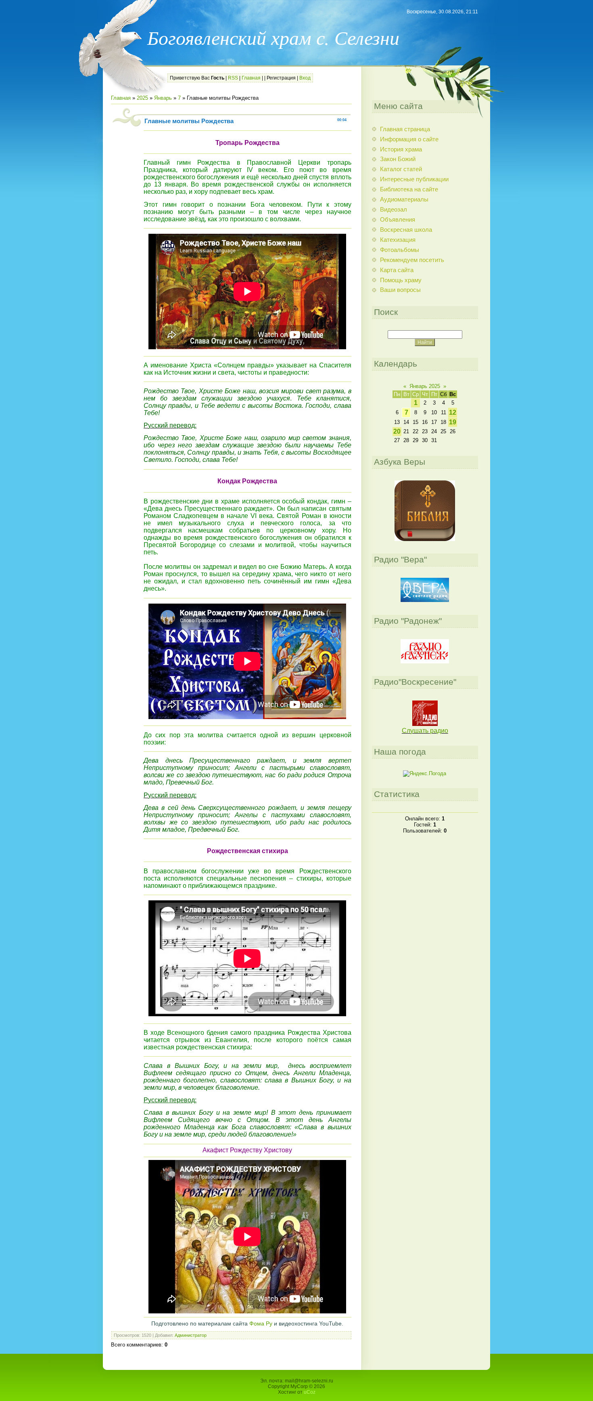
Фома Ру (260, 1323)
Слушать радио (425, 730)
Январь (163, 98)
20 (397, 431)
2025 (142, 98)
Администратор (191, 1335)
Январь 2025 (424, 386)
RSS (233, 78)
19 (452, 422)
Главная (251, 78)
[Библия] (425, 539)
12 (452, 412)
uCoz (309, 1392)
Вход (305, 78)
